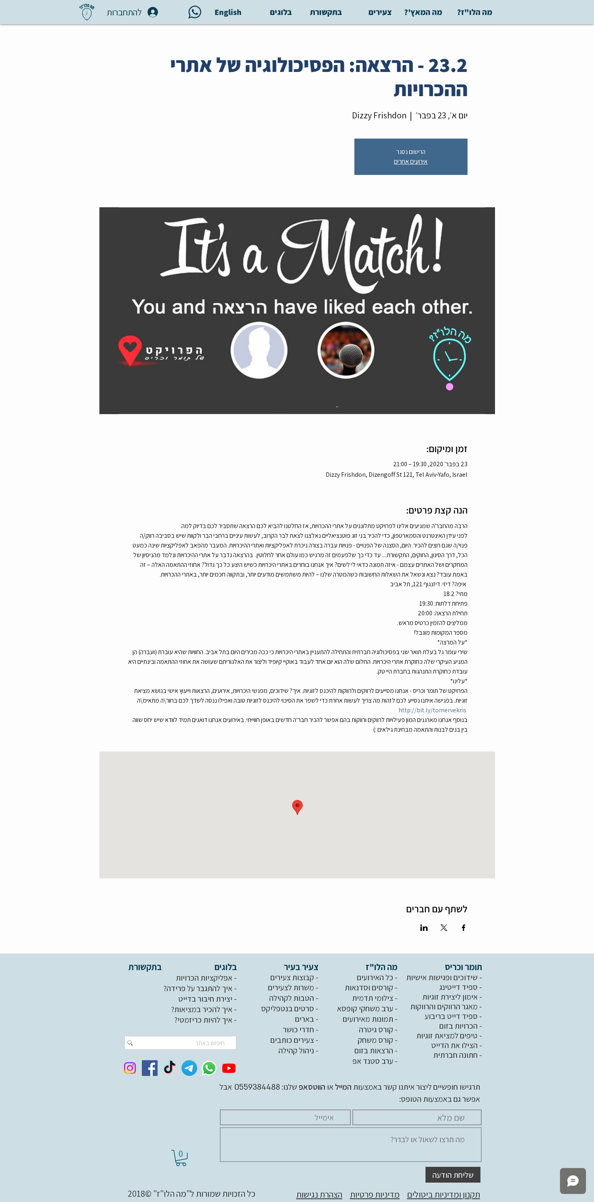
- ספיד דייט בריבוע (454, 1016)
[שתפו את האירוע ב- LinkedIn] (424, 927)
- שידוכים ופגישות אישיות (445, 977)
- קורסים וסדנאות (372, 987)
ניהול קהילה (296, 1050)
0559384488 (256, 1087)
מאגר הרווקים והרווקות (444, 1006)
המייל (342, 1087)
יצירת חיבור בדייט (205, 999)
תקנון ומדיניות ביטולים (443, 1194)
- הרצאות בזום (376, 1050)
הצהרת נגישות (319, 1194)
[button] (181, 1158)
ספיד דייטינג (458, 987)
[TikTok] (169, 1068)
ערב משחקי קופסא (365, 1008)
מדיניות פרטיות (375, 1194)
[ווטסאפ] (209, 1068)
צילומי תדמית (372, 998)
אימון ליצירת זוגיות (450, 996)
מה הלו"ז (382, 967)
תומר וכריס (464, 967)
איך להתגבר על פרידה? (197, 988)
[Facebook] (150, 1068)
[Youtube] (229, 1068)
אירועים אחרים (411, 161)
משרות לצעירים (291, 987)
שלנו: (302, 1087)
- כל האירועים (378, 977)
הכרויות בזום (458, 1026)
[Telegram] (189, 1068)
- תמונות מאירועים (371, 1019)
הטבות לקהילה (291, 998)
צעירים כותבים (292, 1040)
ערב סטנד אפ (372, 1061)
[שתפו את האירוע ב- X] (444, 927)
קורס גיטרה (376, 1029)
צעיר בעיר (302, 967)
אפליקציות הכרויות (204, 978)
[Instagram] (130, 1068)
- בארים (307, 1019)
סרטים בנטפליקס (287, 1008)
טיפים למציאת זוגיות (447, 1035)
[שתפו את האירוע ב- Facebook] (464, 927)
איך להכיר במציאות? (201, 1009)
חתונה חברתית (455, 1055)
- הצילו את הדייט (457, 1045)
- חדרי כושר (301, 1029)
